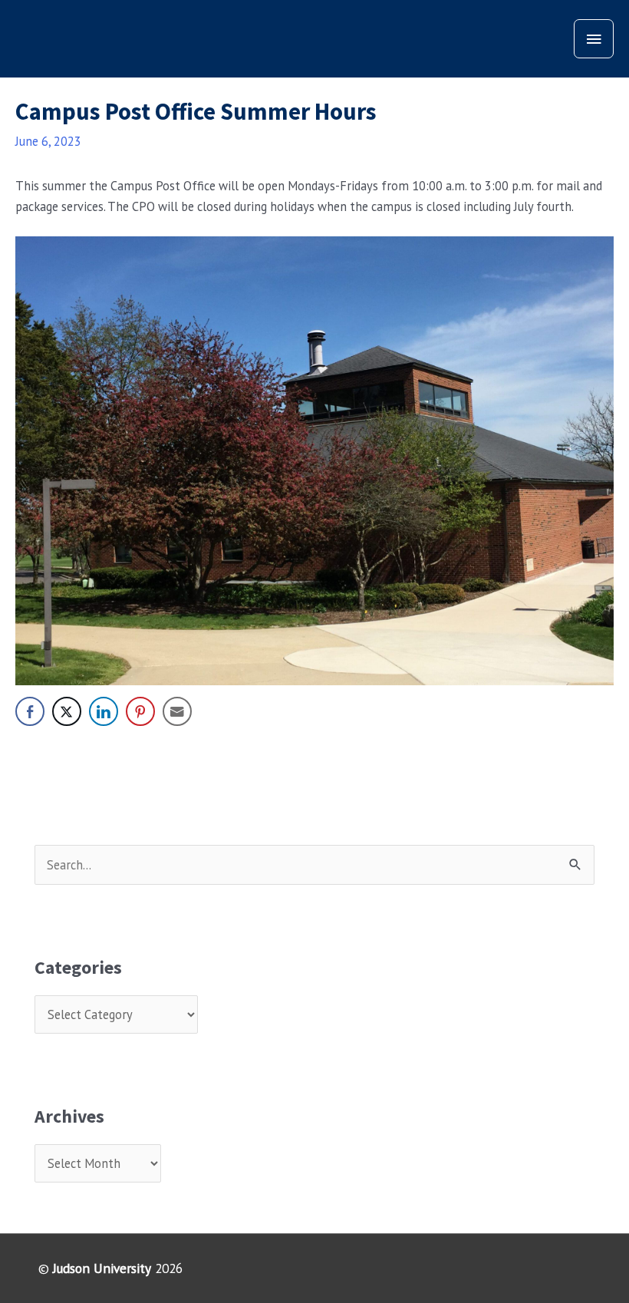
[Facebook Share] (29, 711)
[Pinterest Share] (140, 711)
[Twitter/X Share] (66, 711)
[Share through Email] (177, 711)
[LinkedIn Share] (103, 711)
